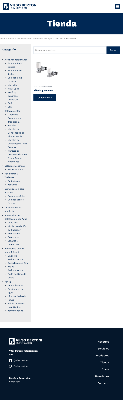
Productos (102, 355)
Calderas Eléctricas (14, 166)
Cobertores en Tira (18, 263)
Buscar (113, 50)
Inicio (2, 38)
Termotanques (15, 310)
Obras (105, 369)
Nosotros (103, 341)
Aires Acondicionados (15, 59)
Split (10, 103)
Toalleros (12, 184)
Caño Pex (13, 222)
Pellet (11, 299)
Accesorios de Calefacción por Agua (34, 38)
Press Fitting (14, 233)
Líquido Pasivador (17, 296)
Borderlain (14, 381)
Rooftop (12, 92)
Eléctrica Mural (16, 169)
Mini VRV (12, 85)
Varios (7, 281)
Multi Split (13, 88)
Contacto (103, 383)
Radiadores (14, 181)
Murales (12, 125)
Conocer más (45, 97)
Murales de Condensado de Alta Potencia (16, 133)
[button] (117, 6)
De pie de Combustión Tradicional (14, 118)
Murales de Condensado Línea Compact (17, 144)
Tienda (11, 38)
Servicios (103, 348)
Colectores (13, 237)
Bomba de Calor (16, 196)
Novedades (102, 376)
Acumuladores (15, 285)
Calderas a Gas (12, 111)
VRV (10, 106)
